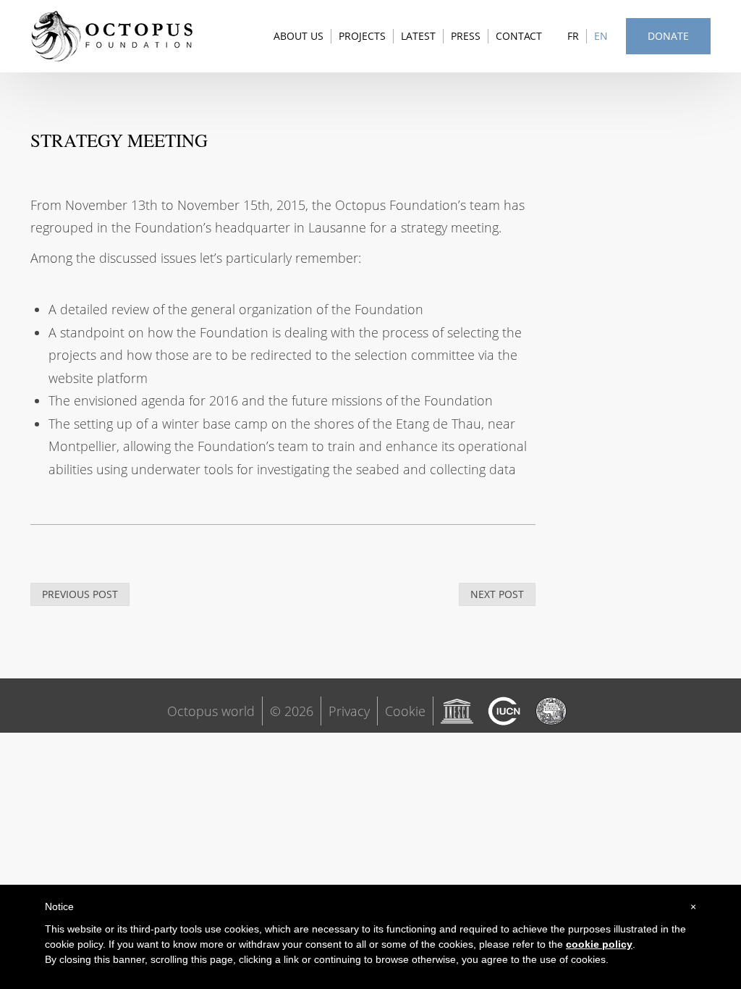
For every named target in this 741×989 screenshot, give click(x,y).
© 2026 (291, 711)
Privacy (349, 711)
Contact (519, 36)
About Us (298, 36)
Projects (362, 36)
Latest (418, 36)
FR (573, 36)
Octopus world (211, 711)
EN (601, 36)
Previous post (80, 594)
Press (465, 36)
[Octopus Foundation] (111, 36)
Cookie (405, 711)
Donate (668, 36)
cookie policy (599, 944)
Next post (497, 594)
